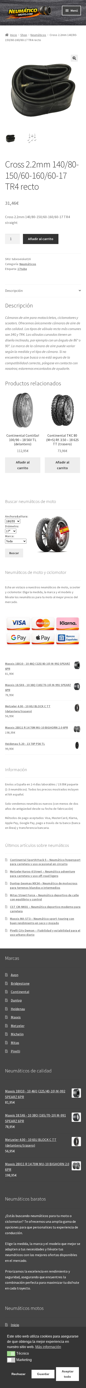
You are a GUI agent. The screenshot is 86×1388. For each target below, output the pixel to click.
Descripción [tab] (14, 290)
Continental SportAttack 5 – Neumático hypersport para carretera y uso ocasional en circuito (45, 862)
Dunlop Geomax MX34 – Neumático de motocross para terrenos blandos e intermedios (43, 885)
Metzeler (17, 1025)
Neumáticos (38, 35)
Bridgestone (20, 983)
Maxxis (16, 1017)
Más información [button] (48, 1347)
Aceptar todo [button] (67, 1374)
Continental (20, 991)
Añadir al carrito (40, 239)
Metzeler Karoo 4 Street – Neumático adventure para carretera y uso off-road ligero (42, 873)
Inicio (13, 35)
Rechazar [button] (18, 1374)
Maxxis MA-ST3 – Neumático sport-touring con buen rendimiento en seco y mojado (42, 921)
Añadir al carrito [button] (23, 465)
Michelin (17, 1034)
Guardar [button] (43, 1374)
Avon (14, 975)
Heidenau (18, 1009)
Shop (23, 35)
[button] (74, 58)
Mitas (15, 1042)
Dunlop (16, 1000)
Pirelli (15, 1051)
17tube (22, 269)
